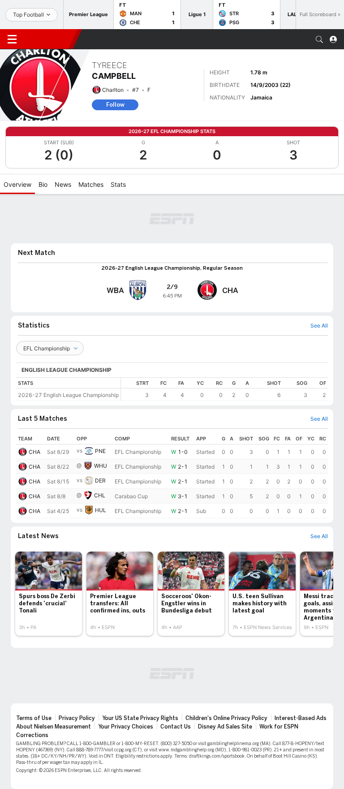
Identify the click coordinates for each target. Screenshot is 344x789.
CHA (34, 451)
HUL (100, 510)
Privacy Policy (77, 718)
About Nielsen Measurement (53, 727)
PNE (100, 451)
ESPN (48, 39)
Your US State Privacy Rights (140, 718)
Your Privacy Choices (125, 727)
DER (100, 480)
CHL (99, 495)
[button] (319, 39)
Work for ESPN (278, 727)
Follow (115, 104)
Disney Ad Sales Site (225, 727)
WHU (100, 465)
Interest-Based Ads (301, 718)
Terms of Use (34, 718)
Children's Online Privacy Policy (226, 718)
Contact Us (175, 727)
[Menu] (12, 39)
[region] (224, 389)
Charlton (113, 89)
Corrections (32, 735)
